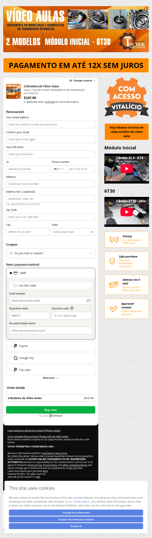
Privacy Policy (50, 465)
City (8, 224)
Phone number (61, 162)
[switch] (14, 285)
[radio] (10, 272)
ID (7, 162)
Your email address (17, 117)
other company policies (74, 465)
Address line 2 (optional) (20, 191)
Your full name (15, 147)
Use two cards (27, 285)
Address (11, 177)
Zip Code (11, 210)
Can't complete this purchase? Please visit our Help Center (38, 436)
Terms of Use (34, 465)
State (55, 224)
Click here (50, 101)
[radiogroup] (50, 321)
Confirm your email (17, 132)
